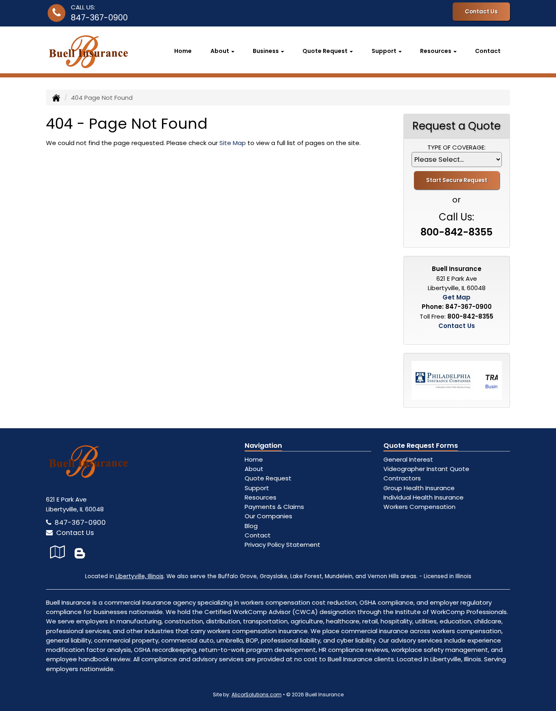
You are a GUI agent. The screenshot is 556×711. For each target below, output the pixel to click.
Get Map (456, 297)
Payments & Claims (274, 506)
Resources (260, 497)
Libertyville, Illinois (140, 576)
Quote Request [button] (325, 51)
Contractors (402, 478)
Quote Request (268, 478)
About (254, 468)
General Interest (408, 459)
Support (257, 488)
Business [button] (266, 51)
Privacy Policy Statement (282, 544)
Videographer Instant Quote (426, 468)
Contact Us (481, 11)
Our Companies (268, 516)
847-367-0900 (99, 17)
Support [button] (385, 51)
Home (183, 51)
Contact (488, 51)
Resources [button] (436, 51)
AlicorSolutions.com (257, 694)
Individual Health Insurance (423, 497)
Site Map (232, 143)
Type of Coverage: (456, 147)
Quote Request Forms (420, 445)
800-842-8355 (456, 232)
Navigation (263, 445)
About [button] (220, 51)
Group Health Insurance (419, 488)
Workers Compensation (419, 506)
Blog (251, 526)
